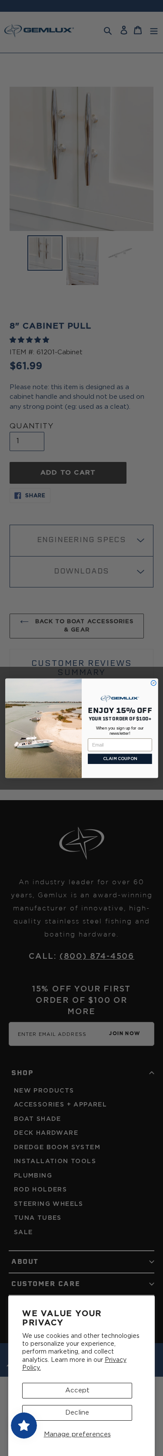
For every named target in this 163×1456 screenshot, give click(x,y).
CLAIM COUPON (120, 758)
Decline (77, 1412)
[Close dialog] (153, 683)
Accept (77, 1390)
